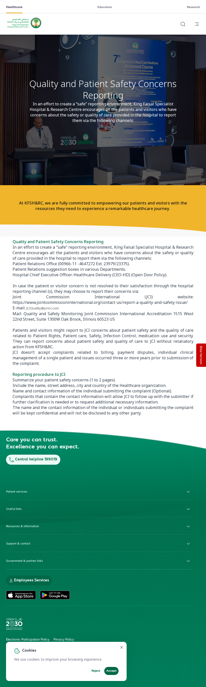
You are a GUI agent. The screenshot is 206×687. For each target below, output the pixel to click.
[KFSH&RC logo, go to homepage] (24, 28)
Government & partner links (24, 561)
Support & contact (18, 543)
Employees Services (31, 580)
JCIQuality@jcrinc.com (42, 308)
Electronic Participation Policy (27, 640)
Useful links (14, 509)
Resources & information (22, 526)
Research (193, 7)
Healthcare (14, 7)
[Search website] (183, 24)
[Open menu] (197, 24)
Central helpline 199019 (36, 459)
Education (104, 7)
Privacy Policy (64, 640)
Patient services (16, 492)
